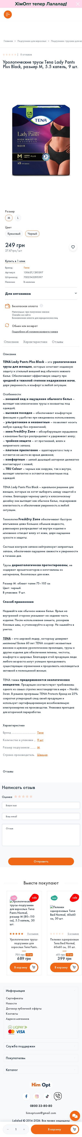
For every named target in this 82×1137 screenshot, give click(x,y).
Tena (26, 267)
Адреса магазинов (17, 1019)
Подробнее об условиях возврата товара (35, 331)
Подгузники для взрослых (32, 41)
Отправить (41, 861)
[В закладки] (73, 247)
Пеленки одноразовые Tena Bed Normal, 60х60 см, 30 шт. (64, 943)
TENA (7, 638)
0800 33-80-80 (41, 1106)
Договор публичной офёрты (24, 1008)
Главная (8, 41)
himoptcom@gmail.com (41, 1113)
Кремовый (14, 233)
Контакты (12, 1013)
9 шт (40, 740)
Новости (11, 1003)
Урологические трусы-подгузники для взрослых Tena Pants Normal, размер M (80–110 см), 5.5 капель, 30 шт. (24, 943)
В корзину (20, 967)
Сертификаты (14, 998)
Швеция (42, 755)
